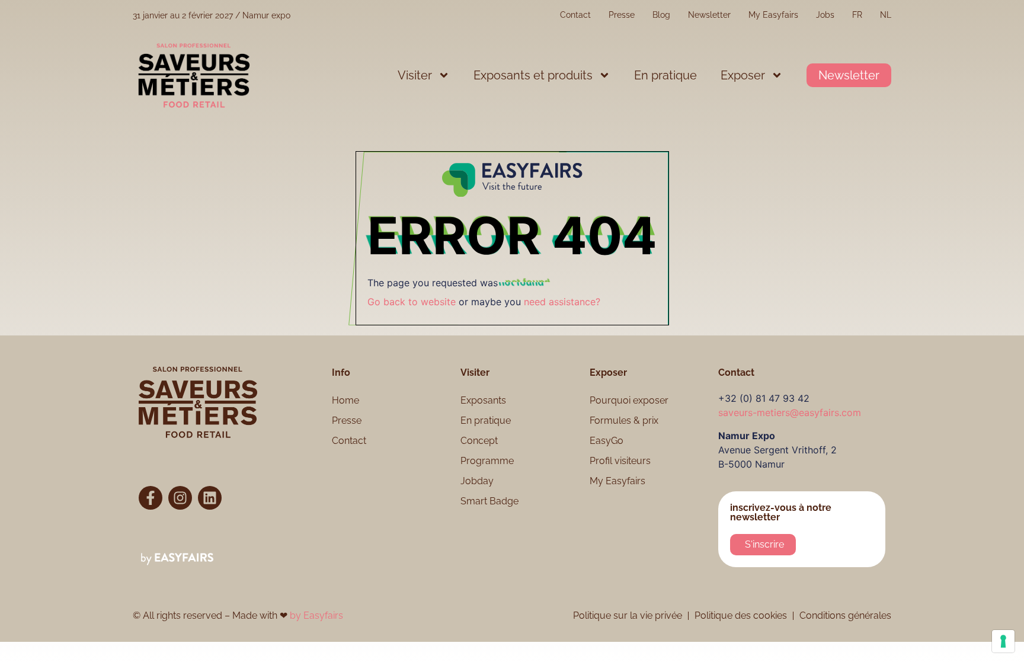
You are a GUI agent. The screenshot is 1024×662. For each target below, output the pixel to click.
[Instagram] (180, 498)
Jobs (825, 15)
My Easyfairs (773, 15)
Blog (661, 15)
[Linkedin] (210, 498)
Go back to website (411, 302)
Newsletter (709, 15)
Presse (622, 15)
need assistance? (562, 302)
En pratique (665, 75)
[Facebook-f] (150, 498)
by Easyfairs (316, 615)
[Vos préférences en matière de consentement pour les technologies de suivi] (1003, 641)
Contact (575, 15)
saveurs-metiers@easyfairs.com (789, 412)
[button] (849, 75)
